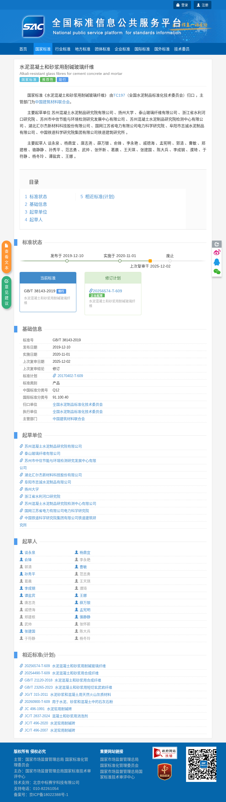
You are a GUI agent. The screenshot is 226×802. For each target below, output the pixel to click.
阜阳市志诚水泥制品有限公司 (48, 482)
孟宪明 (85, 610)
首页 (23, 48)
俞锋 (28, 560)
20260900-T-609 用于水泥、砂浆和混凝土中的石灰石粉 (69, 702)
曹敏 (83, 567)
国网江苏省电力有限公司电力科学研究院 (57, 511)
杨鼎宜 (85, 552)
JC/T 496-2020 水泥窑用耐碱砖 (50, 723)
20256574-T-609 (107, 291)
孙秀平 (30, 574)
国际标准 (142, 48)
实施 (120, 255)
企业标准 (122, 48)
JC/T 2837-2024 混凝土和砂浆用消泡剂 (56, 716)
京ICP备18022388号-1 (48, 794)
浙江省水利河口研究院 (42, 496)
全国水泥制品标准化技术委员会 (78, 404)
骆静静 (85, 617)
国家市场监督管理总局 (119, 759)
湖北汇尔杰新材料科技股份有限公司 (53, 475)
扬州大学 (32, 489)
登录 (184, 4)
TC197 (119, 95)
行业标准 (63, 48)
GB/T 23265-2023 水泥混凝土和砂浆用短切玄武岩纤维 (68, 687)
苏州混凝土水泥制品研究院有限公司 (53, 446)
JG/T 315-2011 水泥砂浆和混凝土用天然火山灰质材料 (68, 694)
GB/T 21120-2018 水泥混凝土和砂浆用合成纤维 (63, 680)
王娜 (83, 595)
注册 (204, 4)
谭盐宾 (30, 595)
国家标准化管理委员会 (119, 765)
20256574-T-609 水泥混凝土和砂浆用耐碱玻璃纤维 (65, 666)
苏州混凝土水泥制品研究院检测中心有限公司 (60, 503)
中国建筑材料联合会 (52, 102)
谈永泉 (30, 552)
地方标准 (82, 48)
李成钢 (30, 588)
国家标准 (43, 48)
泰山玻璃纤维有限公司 (42, 453)
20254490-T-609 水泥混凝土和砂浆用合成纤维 (62, 673)
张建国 (30, 631)
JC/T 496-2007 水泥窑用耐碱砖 (50, 730)
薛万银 (85, 603)
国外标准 (162, 48)
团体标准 (102, 48)
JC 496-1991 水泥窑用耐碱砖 (48, 709)
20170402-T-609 (70, 376)
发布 (67, 255)
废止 (170, 255)
